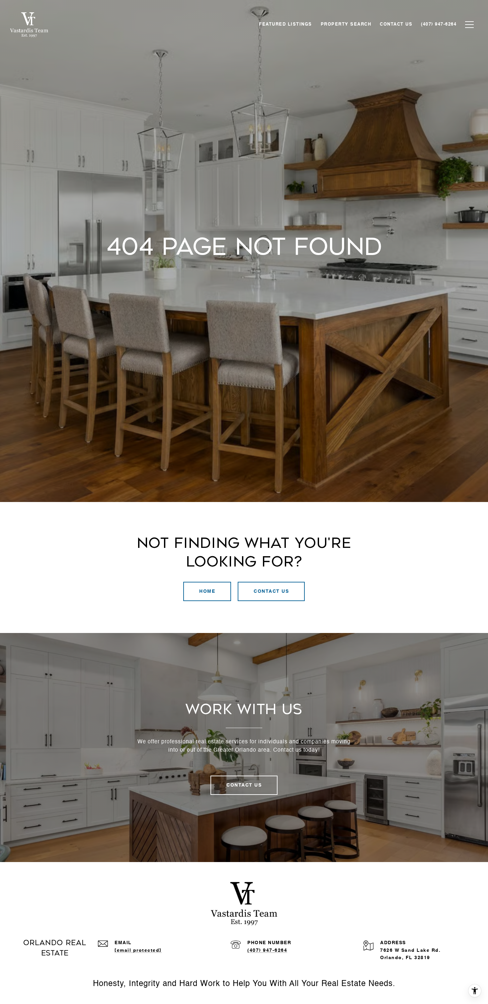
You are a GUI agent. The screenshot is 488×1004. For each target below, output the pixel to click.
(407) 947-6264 (267, 950)
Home (207, 591)
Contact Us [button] (271, 591)
